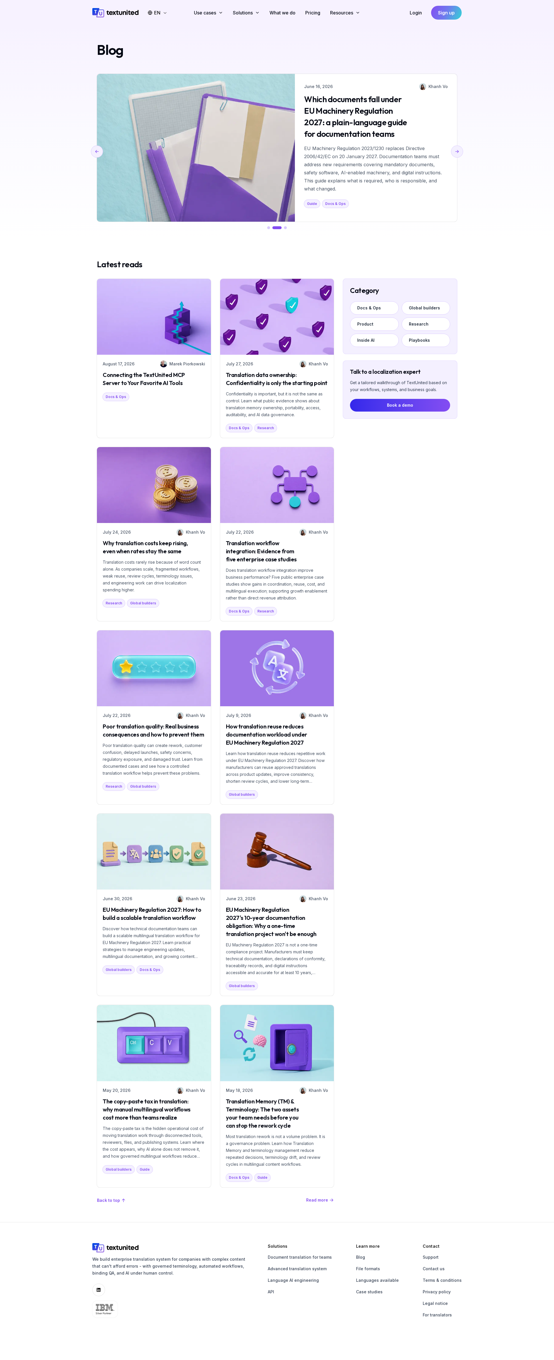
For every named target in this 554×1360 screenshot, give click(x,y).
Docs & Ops (116, 397)
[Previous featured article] (97, 151)
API (271, 1291)
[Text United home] (115, 12)
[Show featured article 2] (277, 227)
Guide (145, 1169)
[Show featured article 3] (285, 227)
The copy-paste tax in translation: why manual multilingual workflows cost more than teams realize (146, 1109)
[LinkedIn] (98, 1290)
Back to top (108, 1200)
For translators (437, 1314)
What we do (282, 13)
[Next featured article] (457, 151)
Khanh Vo (443, 86)
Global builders (325, 164)
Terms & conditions (442, 1280)
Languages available (377, 1280)
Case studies (369, 1291)
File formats (368, 1268)
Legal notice (435, 1303)
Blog (360, 1257)
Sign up (446, 13)
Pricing (312, 13)
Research (265, 428)
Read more (317, 1200)
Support (431, 1257)
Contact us (434, 1268)
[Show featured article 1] (268, 227)
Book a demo (400, 405)
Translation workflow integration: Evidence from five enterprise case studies (261, 551)
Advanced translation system (297, 1268)
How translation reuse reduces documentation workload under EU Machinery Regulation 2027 (266, 734)
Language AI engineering (293, 1280)
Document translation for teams (300, 1257)
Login (416, 13)
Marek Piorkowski (187, 363)
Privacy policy (437, 1291)
